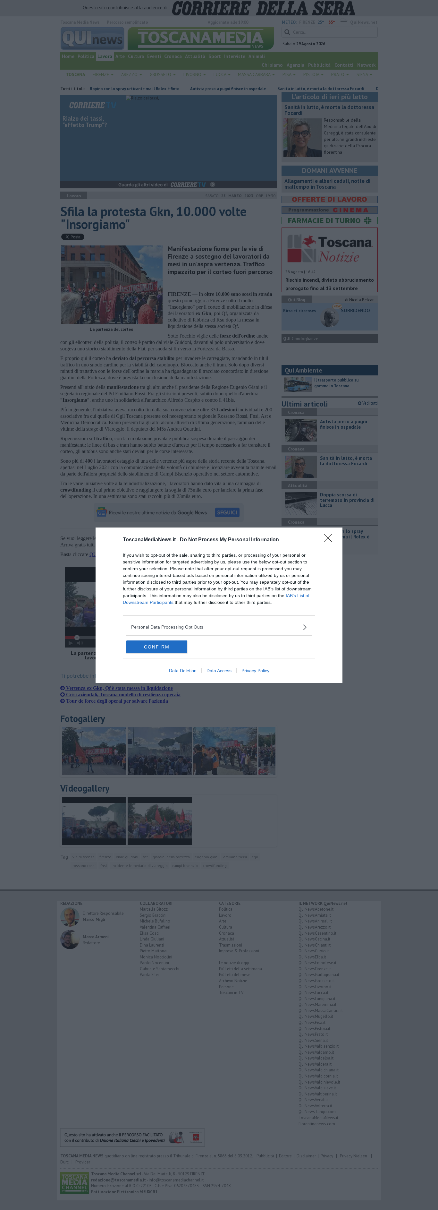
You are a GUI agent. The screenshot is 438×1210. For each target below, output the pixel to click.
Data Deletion (183, 670)
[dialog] (219, 605)
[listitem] (219, 627)
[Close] (330, 540)
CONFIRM (157, 646)
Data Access (219, 670)
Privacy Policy (255, 670)
